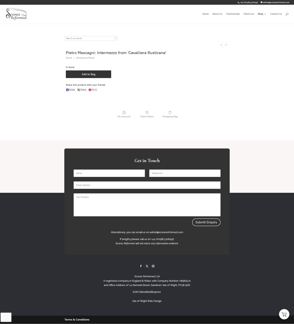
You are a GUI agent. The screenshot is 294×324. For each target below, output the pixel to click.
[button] (284, 314)
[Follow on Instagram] (153, 266)
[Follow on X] (147, 266)
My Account (124, 116)
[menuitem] (221, 45)
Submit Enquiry (206, 222)
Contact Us (276, 14)
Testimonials (233, 14)
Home (205, 14)
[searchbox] (91, 38)
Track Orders (147, 116)
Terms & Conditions (76, 319)
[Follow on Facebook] (140, 266)
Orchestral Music (85, 57)
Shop (260, 14)
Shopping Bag (170, 116)
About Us (217, 14)
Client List (248, 14)
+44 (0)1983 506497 (249, 2)
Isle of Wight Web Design (147, 301)
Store (69, 57)
